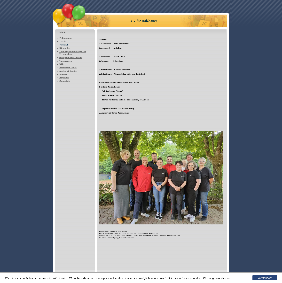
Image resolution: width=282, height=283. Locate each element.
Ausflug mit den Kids (68, 71)
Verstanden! (265, 278)
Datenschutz (64, 81)
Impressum (64, 78)
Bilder (61, 64)
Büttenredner (65, 48)
